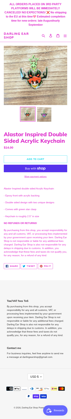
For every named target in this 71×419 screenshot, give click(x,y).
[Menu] (65, 35)
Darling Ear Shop (16, 35)
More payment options (35, 176)
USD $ (34, 376)
